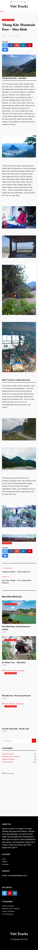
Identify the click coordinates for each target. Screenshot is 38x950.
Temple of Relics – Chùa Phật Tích (16, 572)
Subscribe (5, 864)
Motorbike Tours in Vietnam (11, 756)
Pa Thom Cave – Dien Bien (13, 662)
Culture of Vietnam (8, 754)
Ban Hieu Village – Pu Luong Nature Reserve (16, 581)
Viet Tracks (19, 6)
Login (4, 859)
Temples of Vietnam (8, 759)
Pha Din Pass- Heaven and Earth (16, 695)
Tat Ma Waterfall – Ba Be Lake (15, 729)
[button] (2, 11)
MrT (5, 632)
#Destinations (7, 543)
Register (4, 861)
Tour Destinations (8, 19)
